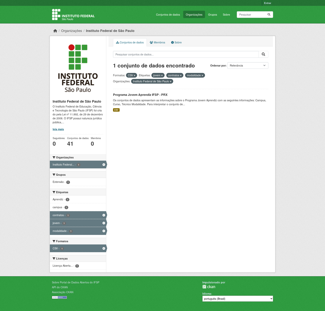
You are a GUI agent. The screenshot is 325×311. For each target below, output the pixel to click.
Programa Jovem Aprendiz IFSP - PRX (140, 94)
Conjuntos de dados (168, 14)
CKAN (208, 287)
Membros (159, 42)
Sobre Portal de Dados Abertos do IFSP (75, 282)
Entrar (267, 3)
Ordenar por (218, 65)
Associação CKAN (62, 292)
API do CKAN (60, 287)
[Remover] (134, 75)
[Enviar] (269, 14)
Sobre (226, 14)
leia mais (58, 129)
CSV (116, 109)
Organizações (194, 14)
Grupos (212, 14)
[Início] (55, 30)
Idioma (206, 293)
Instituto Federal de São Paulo (110, 30)
